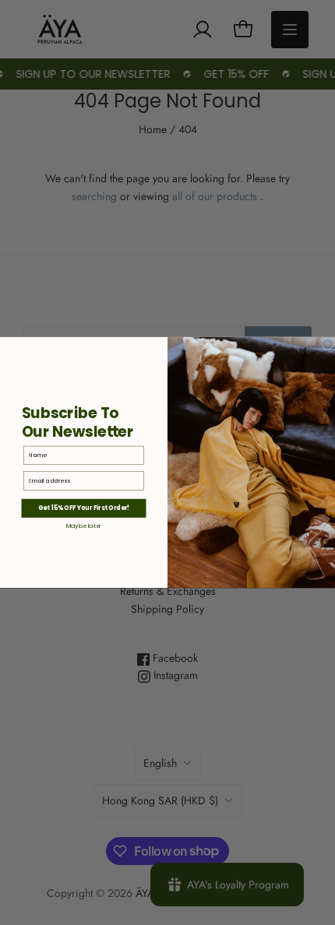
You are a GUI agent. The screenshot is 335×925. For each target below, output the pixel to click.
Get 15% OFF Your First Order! (83, 508)
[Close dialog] (328, 344)
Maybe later (84, 526)
